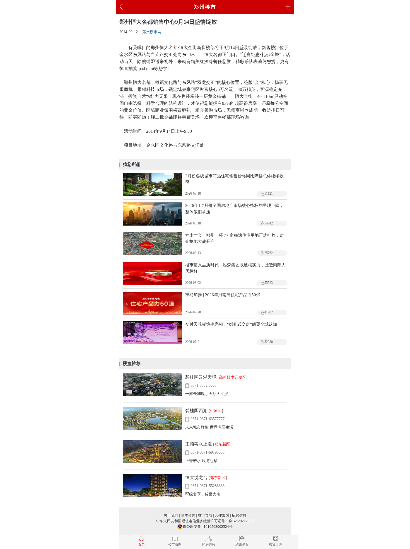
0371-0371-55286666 (207, 486)
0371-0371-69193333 (207, 452)
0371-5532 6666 (203, 385)
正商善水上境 (198, 444)
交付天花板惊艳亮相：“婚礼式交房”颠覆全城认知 (231, 324)
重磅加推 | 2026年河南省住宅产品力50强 (222, 294)
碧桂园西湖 (196, 410)
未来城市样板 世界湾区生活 (209, 427)
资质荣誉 (188, 515)
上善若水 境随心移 (201, 461)
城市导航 (205, 515)
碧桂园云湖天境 (200, 377)
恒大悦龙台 (196, 477)
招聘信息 (239, 515)
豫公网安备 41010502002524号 (208, 526)
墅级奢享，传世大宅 (202, 494)
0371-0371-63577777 (207, 419)
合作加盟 (222, 515)
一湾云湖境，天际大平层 (206, 394)
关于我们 (171, 515)
